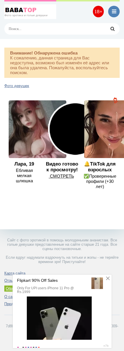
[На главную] (30, 11)
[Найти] (112, 29)
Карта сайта (14, 273)
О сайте (11, 296)
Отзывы (11, 280)
